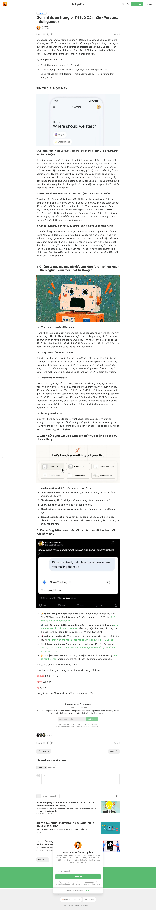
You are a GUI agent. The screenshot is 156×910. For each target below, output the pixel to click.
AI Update (45, 26)
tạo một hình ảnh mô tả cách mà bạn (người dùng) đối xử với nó (80, 640)
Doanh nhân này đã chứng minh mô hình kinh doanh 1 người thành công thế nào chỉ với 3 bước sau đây (66, 810)
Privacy (75, 894)
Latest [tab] (45, 796)
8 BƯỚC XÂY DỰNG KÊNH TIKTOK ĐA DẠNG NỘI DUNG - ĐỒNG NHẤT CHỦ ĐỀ (65, 824)
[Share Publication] (128, 4)
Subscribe (137, 4)
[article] (78, 809)
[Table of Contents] (2, 455)
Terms (81, 894)
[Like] (37, 816)
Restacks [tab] (51, 768)
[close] (100, 842)
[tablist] (46, 767)
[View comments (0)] (46, 34)
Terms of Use (89, 882)
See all (41, 860)
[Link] (33, 88)
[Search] (123, 4)
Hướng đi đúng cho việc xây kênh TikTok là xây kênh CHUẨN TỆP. (62, 829)
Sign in (149, 4)
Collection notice (92, 894)
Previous (45, 751)
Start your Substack (72, 899)
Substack (66, 905)
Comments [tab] (42, 768)
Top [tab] (39, 796)
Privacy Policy (95, 884)
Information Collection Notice (77, 884)
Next (112, 751)
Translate (41, 13)
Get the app (89, 899)
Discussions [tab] (54, 796)
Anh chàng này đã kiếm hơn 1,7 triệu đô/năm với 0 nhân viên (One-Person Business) (65, 804)
